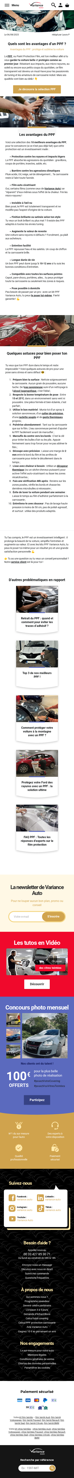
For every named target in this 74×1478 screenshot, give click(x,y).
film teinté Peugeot (32, 1420)
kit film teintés (26, 1417)
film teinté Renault (50, 1420)
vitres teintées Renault (54, 1432)
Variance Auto (52, 188)
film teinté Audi (42, 1417)
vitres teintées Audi (42, 1429)
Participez (37, 1100)
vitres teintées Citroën (39, 1435)
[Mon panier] (67, 5)
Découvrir (37, 984)
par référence (37, 1460)
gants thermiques (53, 417)
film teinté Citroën (34, 1423)
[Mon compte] (60, 5)
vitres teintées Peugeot (32, 1432)
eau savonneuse (33, 387)
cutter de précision (52, 413)
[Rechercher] (52, 1468)
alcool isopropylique (24, 390)
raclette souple (27, 417)
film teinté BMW (51, 1423)
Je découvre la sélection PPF (37, 89)
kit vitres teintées (23, 1429)
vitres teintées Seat (19, 1435)
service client (18, 562)
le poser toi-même (41, 295)
